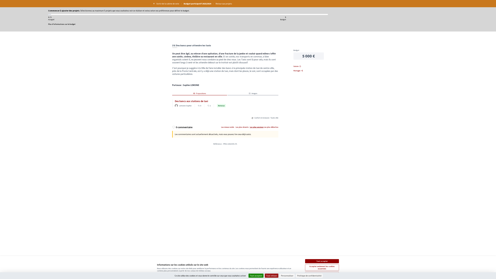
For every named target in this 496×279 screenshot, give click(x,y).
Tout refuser (271, 275)
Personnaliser (287, 275)
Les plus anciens (257, 127)
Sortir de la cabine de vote (167, 3)
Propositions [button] (201, 93)
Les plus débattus (271, 127)
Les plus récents (242, 127)
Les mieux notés (227, 127)
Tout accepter (322, 261)
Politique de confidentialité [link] (309, 275)
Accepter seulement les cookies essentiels (322, 267)
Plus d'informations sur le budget (61, 24)
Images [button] (254, 93)
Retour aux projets (224, 3)
